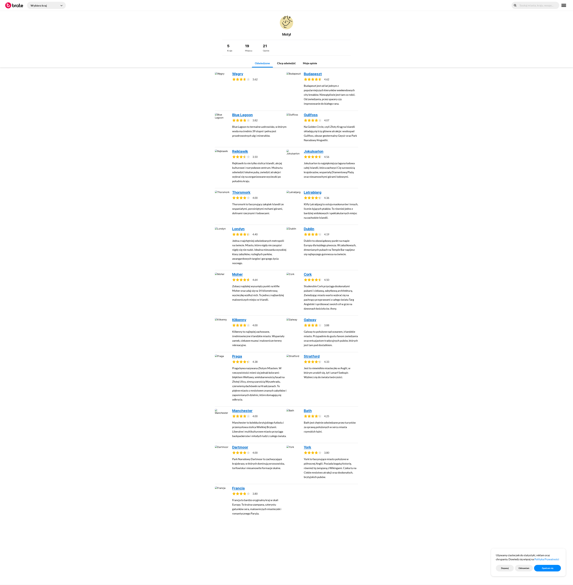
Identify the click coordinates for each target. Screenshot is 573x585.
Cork (308, 274)
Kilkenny (239, 320)
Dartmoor (240, 447)
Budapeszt (313, 74)
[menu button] (563, 5)
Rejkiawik (240, 151)
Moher (237, 274)
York (307, 447)
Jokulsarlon (313, 151)
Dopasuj (505, 568)
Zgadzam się (547, 568)
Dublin (309, 229)
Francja (238, 488)
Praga (237, 356)
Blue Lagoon (242, 115)
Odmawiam (524, 568)
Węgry (237, 74)
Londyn (238, 229)
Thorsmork (241, 192)
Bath (308, 411)
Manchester (242, 411)
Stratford (312, 356)
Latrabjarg (312, 192)
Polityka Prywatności (546, 559)
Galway (310, 320)
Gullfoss (311, 115)
